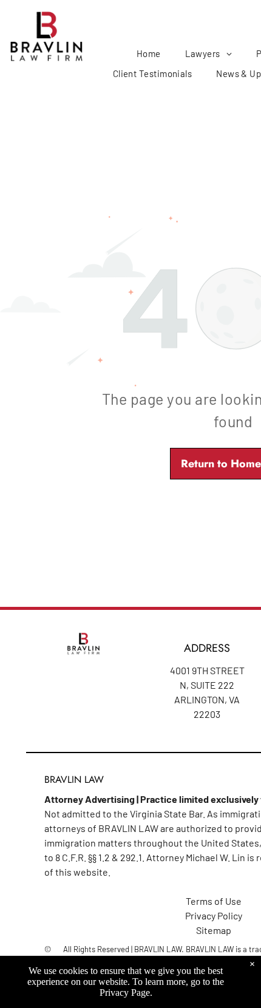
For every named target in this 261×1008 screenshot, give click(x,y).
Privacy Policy (213, 915)
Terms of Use (214, 901)
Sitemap (213, 930)
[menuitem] (148, 54)
